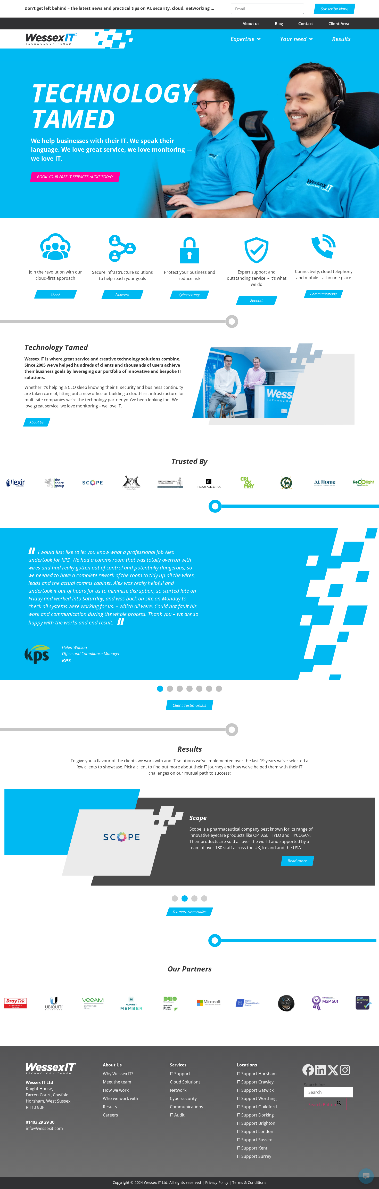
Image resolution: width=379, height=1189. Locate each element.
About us (251, 23)
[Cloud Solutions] (55, 258)
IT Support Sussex (254, 1140)
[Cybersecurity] (190, 266)
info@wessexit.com (44, 1128)
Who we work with (120, 1098)
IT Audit (177, 1115)
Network (178, 1090)
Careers (110, 1115)
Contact (305, 23)
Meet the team (117, 1082)
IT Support (180, 1073)
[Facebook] (308, 1070)
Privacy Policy (216, 1182)
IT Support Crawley (255, 1082)
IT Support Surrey (254, 1156)
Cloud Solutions (185, 1082)
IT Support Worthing (257, 1098)
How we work (116, 1090)
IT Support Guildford (257, 1107)
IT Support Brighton (256, 1123)
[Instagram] (345, 1070)
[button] (160, 689)
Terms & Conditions (249, 1182)
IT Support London (255, 1131)
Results (110, 1107)
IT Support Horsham (257, 1073)
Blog (279, 23)
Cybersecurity (183, 1098)
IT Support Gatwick (255, 1090)
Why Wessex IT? (118, 1073)
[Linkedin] (320, 1070)
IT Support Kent (252, 1148)
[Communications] (323, 258)
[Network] (122, 261)
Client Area (338, 23)
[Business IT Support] (257, 266)
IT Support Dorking (255, 1115)
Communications (186, 1107)
